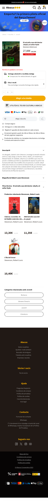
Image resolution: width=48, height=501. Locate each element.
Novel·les (11, 35)
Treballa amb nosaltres (23, 355)
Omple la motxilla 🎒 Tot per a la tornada (24, 2)
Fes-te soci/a (23, 373)
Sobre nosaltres (23, 347)
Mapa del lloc (24, 454)
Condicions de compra (23, 391)
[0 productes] (44, 8)
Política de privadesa (23, 394)
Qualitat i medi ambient (23, 350)
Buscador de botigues (23, 352)
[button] (39, 8)
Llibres (4, 35)
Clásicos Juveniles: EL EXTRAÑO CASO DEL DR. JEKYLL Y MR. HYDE (13, 219)
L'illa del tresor (10, 257)
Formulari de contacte (23, 417)
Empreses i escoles (23, 358)
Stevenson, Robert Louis (30, 47)
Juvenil (18, 35)
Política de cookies (23, 396)
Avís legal (23, 402)
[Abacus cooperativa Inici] (14, 9)
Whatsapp (23, 420)
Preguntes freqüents (23, 388)
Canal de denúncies (23, 399)
